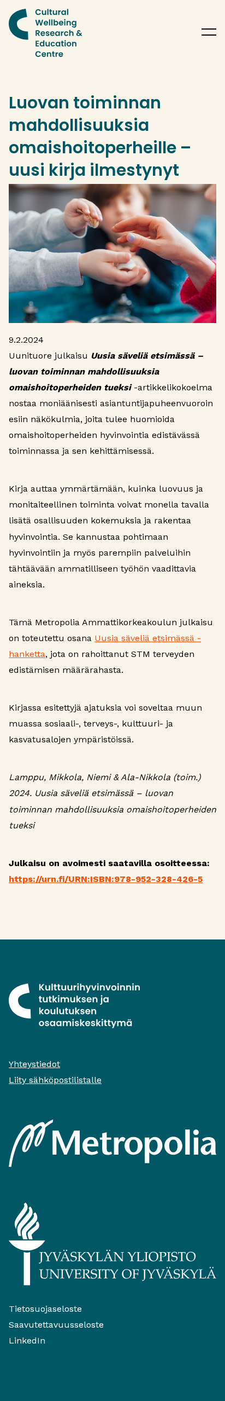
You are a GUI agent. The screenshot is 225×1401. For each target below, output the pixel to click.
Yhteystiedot (34, 1064)
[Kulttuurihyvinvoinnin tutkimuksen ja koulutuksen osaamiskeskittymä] (45, 33)
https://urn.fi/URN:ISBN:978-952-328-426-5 (106, 879)
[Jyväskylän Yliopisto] (112, 1243)
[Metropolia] (112, 1143)
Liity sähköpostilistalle (55, 1080)
